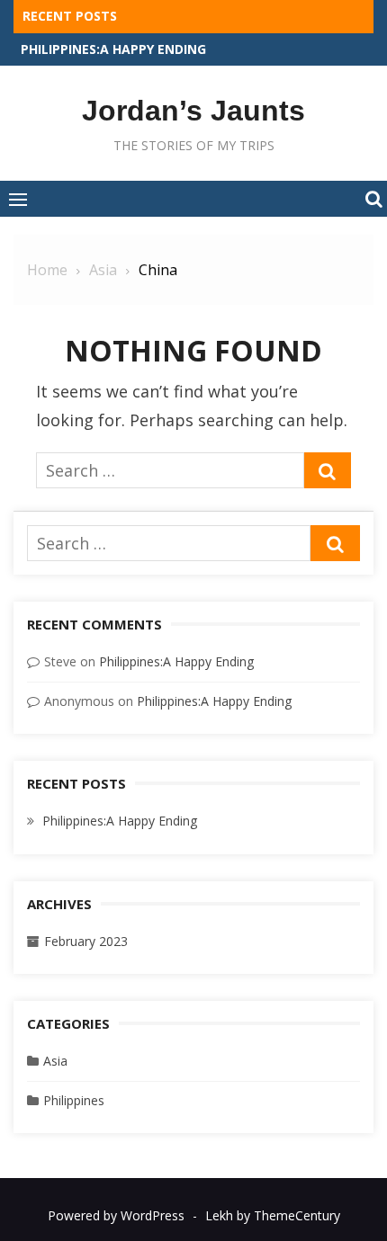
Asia (55, 1060)
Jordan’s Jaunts (193, 110)
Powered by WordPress (116, 1215)
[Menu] (18, 199)
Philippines (73, 1100)
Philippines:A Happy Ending (113, 49)
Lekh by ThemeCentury (272, 1215)
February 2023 (86, 941)
